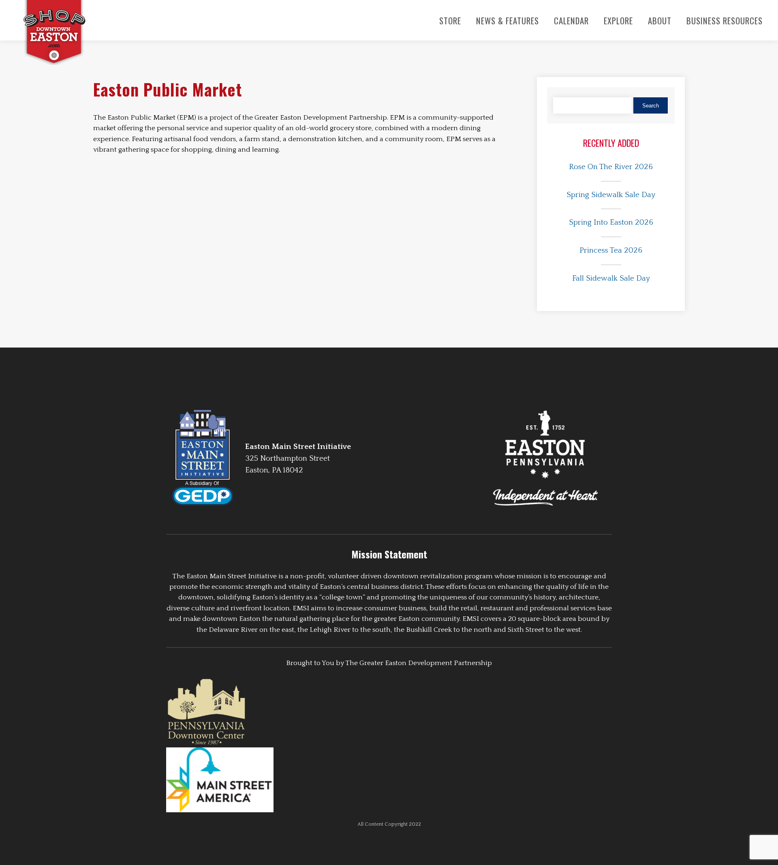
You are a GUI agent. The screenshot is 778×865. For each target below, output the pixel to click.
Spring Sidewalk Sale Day (610, 195)
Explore (618, 20)
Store (450, 20)
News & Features (507, 20)
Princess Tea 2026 (610, 250)
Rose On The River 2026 (611, 167)
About (659, 20)
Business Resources (724, 20)
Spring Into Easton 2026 (611, 222)
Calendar (571, 20)
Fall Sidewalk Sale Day (611, 278)
